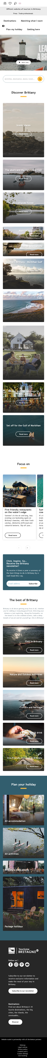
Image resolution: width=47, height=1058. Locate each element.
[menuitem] (10, 20)
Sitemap (22, 1045)
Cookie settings (22, 1054)
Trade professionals (26, 13)
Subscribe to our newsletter (23, 991)
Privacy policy (22, 1049)
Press (15, 13)
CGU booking (22, 1056)
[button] (15, 3)
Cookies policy (23, 1051)
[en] (20, 3)
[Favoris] (10, 3)
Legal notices (22, 1047)
